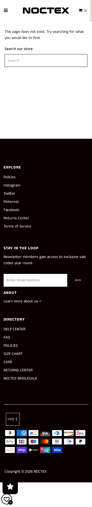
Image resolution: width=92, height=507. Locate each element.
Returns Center (16, 218)
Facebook (11, 210)
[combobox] (46, 60)
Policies (10, 177)
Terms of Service (17, 226)
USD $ (13, 419)
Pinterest (11, 201)
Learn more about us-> (22, 301)
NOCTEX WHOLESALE (20, 378)
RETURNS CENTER (18, 370)
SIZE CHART (13, 353)
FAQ (7, 337)
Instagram (12, 185)
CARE (8, 362)
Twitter (9, 193)
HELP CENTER (15, 329)
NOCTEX (40, 471)
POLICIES (11, 345)
